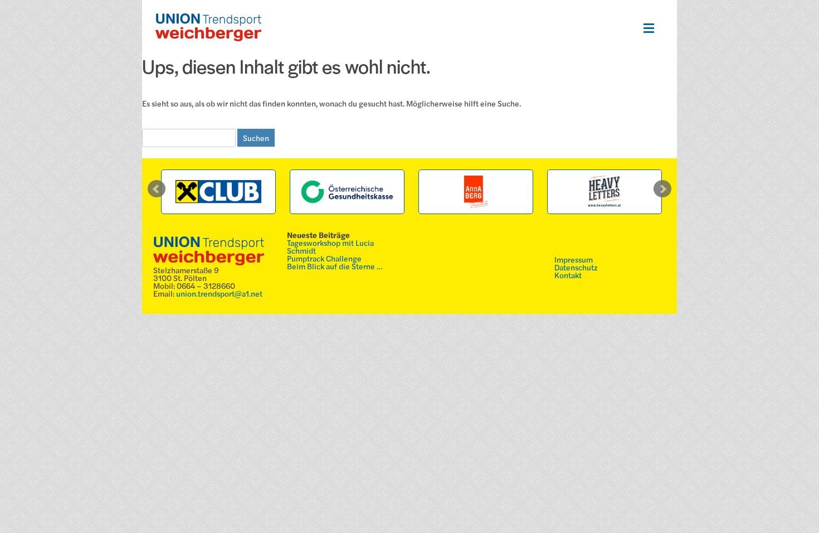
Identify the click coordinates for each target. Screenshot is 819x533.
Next (662, 189)
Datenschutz (576, 267)
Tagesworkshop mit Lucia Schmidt (330, 246)
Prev (156, 189)
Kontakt (568, 274)
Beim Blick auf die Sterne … (335, 266)
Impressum (573, 259)
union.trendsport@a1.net (219, 293)
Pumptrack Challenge (324, 258)
